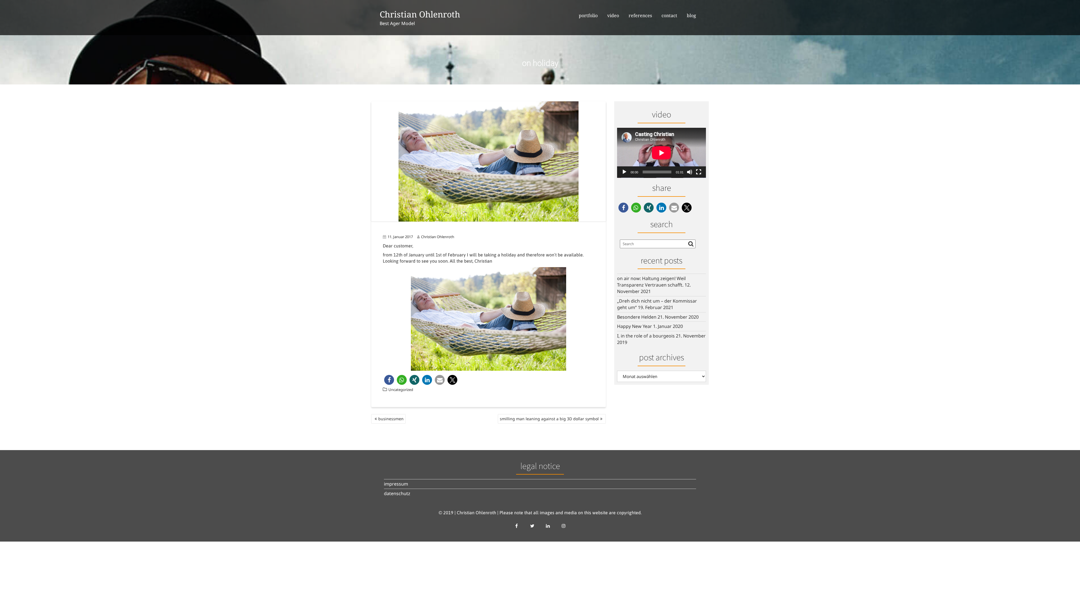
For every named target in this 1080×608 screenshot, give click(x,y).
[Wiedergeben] (624, 172)
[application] (661, 153)
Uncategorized (400, 389)
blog (691, 15)
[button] (389, 380)
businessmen (391, 418)
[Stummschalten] (689, 172)
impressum (396, 484)
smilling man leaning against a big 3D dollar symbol (549, 418)
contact (669, 15)
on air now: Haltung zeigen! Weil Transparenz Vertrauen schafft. (651, 281)
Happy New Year (634, 326)
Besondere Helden (636, 317)
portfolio (588, 15)
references (640, 15)
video (613, 15)
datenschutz (397, 493)
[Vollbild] (698, 172)
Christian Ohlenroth (420, 14)
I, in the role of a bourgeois (646, 336)
